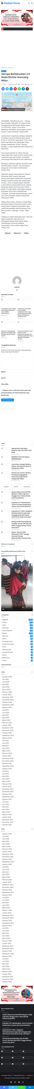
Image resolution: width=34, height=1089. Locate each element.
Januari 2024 (6, 756)
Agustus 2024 (7, 738)
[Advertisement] (17, 47)
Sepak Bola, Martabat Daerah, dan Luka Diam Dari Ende (22, 450)
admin (4, 84)
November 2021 (7, 822)
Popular (6, 486)
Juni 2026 (5, 682)
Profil (4, 647)
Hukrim (4, 622)
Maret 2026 (6, 689)
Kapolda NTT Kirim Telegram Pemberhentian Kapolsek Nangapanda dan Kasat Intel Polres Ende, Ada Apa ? (22, 514)
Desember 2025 (7, 697)
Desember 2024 (7, 728)
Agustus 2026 (7, 677)
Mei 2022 (5, 807)
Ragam (4, 633)
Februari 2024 (7, 753)
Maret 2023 (6, 781)
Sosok (4, 655)
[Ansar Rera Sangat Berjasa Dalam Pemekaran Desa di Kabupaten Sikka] (5, 466)
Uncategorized (7, 641)
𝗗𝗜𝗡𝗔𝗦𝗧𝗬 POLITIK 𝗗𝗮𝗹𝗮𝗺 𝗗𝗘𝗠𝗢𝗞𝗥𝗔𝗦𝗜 (21, 458)
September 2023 (8, 766)
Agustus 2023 (7, 768)
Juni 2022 (5, 804)
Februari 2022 (7, 814)
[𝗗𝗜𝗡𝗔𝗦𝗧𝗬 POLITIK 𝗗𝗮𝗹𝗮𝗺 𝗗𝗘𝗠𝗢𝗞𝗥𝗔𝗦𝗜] (5, 459)
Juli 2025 (5, 710)
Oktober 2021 (7, 825)
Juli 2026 (5, 679)
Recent (16, 486)
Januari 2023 (6, 786)
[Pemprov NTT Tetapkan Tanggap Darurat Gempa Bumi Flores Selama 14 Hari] (17, 1066)
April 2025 (5, 717)
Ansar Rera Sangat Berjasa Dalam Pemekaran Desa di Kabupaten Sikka (21, 466)
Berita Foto (6, 658)
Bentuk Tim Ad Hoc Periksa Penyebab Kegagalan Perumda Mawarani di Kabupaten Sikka (21, 476)
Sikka (26, 233)
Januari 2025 (6, 725)
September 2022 (8, 797)
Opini (4, 625)
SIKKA (4, 639)
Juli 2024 (5, 740)
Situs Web (4, 384)
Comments (27, 486)
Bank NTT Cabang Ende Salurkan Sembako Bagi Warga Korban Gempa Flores (8, 333)
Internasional (6, 649)
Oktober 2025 (7, 702)
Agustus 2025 (7, 707)
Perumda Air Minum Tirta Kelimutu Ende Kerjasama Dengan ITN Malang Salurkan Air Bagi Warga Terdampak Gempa (25, 335)
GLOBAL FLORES (25, 1078)
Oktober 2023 (7, 763)
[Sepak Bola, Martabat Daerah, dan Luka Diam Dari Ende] (5, 451)
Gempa (8, 233)
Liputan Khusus (7, 652)
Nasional (5, 636)
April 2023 (5, 779)
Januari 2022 (6, 817)
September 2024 (8, 735)
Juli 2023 (5, 771)
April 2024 (5, 748)
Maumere (18, 233)
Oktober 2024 (7, 733)
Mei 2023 (5, 776)
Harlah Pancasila (8, 644)
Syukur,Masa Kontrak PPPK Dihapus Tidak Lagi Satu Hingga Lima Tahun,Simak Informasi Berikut (21, 495)
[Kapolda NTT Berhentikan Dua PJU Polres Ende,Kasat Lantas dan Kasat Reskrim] (5, 505)
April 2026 (5, 687)
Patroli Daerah (7, 630)
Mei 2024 (5, 746)
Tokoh (4, 660)
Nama (3, 372)
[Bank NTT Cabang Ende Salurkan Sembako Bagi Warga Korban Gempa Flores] (8, 325)
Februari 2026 (7, 692)
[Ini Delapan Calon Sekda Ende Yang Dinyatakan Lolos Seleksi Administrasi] (8, 303)
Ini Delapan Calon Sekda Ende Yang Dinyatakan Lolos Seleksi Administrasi (8, 311)
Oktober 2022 (7, 794)
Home (5, 67)
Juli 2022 (5, 802)
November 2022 (8, 791)
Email (3, 378)
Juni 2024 (5, 743)
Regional (11, 67)
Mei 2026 (5, 684)
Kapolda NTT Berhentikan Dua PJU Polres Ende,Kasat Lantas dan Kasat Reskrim (21, 505)
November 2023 (8, 761)
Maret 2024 (6, 751)
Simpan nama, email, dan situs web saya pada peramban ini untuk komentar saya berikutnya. (16, 392)
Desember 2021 (7, 820)
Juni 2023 (5, 774)
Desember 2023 (7, 758)
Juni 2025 (5, 712)
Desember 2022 (7, 789)
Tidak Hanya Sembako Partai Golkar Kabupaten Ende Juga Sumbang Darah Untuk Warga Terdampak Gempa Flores (24, 312)
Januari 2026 (6, 694)
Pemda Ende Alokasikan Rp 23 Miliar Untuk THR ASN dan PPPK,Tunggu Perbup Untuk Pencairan (22, 524)
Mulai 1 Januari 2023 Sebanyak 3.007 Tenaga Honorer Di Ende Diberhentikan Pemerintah (21, 535)
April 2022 (5, 809)
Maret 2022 (6, 812)
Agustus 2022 (7, 799)
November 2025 (8, 700)
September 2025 (8, 705)
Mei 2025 (5, 715)
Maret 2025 (6, 720)
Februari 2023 (7, 784)
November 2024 (8, 730)
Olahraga (5, 628)
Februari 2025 (7, 723)
